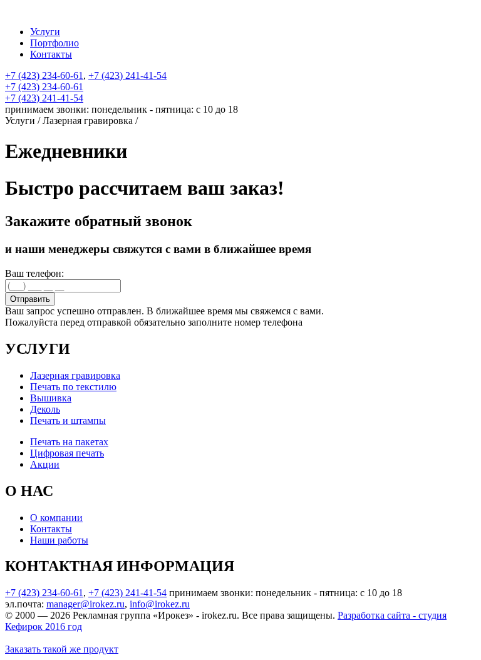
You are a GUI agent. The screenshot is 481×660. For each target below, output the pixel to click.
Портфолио (54, 43)
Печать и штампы (68, 420)
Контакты (51, 54)
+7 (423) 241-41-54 (127, 75)
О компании (56, 517)
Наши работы (59, 540)
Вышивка (50, 398)
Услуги (45, 31)
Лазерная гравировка (75, 375)
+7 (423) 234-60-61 (44, 75)
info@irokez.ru (160, 604)
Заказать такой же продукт (61, 649)
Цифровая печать (67, 453)
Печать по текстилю (73, 386)
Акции (44, 464)
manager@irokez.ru (85, 604)
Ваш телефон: (34, 273)
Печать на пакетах (69, 441)
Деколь (45, 409)
